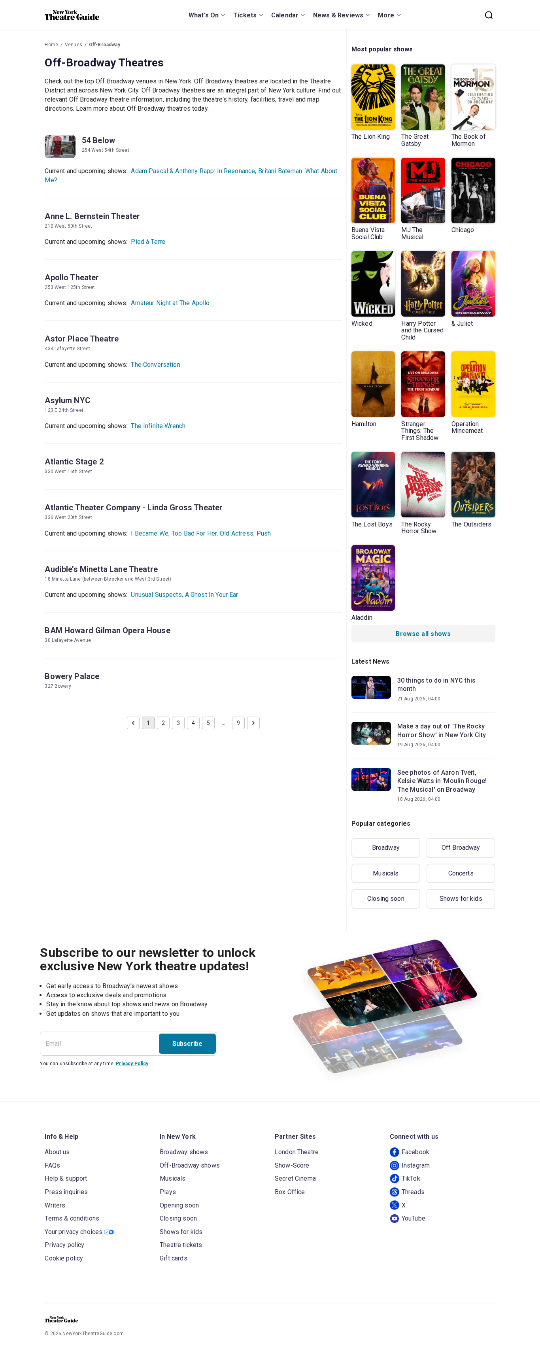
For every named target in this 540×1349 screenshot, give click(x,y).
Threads (413, 1192)
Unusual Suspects (157, 594)
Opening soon (179, 1205)
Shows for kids (461, 898)
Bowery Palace (72, 676)
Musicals (385, 873)
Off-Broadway (104, 44)
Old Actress (237, 533)
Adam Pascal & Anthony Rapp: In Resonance (193, 171)
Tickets (245, 15)
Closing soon (385, 898)
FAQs (52, 1165)
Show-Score (292, 1165)
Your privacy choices (73, 1232)
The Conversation (155, 364)
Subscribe (187, 1043)
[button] (133, 723)
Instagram (416, 1165)
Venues (73, 44)
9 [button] (238, 723)
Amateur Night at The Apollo (170, 303)
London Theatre (297, 1152)
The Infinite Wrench (158, 426)
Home (51, 44)
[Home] (72, 15)
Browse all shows (423, 634)
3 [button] (178, 723)
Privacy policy (64, 1245)
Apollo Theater (72, 277)
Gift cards (173, 1258)
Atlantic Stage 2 (74, 461)
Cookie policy (64, 1258)
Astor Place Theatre (82, 338)
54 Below (98, 140)
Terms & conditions (72, 1218)
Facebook (415, 1152)
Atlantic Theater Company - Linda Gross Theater (134, 507)
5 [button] (208, 723)
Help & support (66, 1178)
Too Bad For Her (195, 533)
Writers (55, 1205)
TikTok (411, 1178)
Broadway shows (184, 1152)
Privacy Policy (132, 1063)
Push (264, 533)
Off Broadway (461, 847)
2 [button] (163, 723)
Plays (168, 1192)
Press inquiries (66, 1192)
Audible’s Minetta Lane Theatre (101, 569)
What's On (204, 15)
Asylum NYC (68, 400)
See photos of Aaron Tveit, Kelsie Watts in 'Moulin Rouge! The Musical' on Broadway (442, 781)
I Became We (150, 533)
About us (57, 1152)
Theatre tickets (181, 1245)
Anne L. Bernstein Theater (92, 216)
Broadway (386, 847)
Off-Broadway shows (190, 1165)
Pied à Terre (148, 241)
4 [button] (193, 723)
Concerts (461, 873)
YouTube (413, 1218)
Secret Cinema (295, 1178)
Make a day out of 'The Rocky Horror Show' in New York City (441, 731)
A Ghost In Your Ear (211, 594)
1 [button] (148, 723)
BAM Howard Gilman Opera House (107, 630)
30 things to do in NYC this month (436, 685)
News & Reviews (338, 15)
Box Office (290, 1192)
